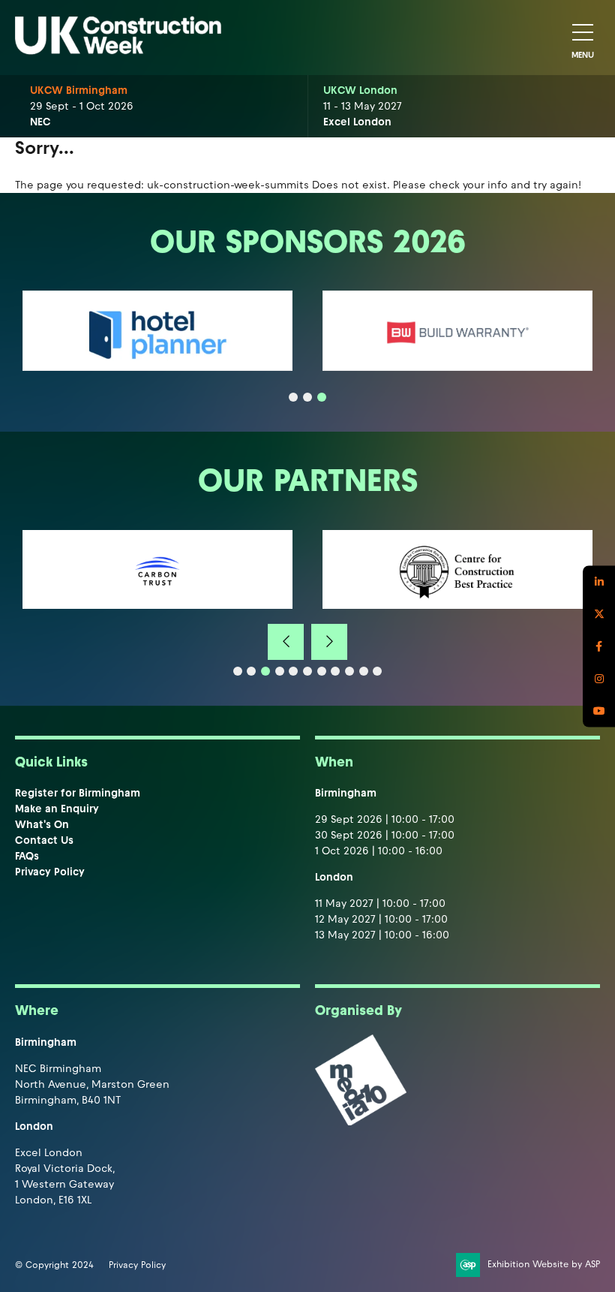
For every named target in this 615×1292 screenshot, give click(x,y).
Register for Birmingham (77, 793)
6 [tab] (307, 671)
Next (329, 642)
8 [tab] (335, 671)
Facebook (599, 646)
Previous (286, 642)
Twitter (599, 614)
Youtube (599, 710)
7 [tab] (321, 671)
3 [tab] (321, 397)
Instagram (599, 678)
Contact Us (44, 840)
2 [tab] (307, 397)
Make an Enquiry (57, 809)
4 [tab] (279, 671)
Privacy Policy (50, 872)
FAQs (27, 856)
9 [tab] (349, 671)
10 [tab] (363, 671)
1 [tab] (293, 397)
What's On (42, 824)
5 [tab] (293, 671)
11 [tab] (377, 671)
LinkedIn (599, 581)
